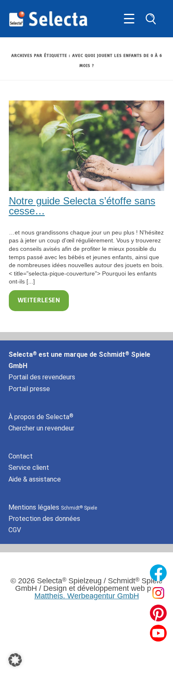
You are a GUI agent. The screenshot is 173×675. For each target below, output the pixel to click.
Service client (28, 467)
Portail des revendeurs (41, 377)
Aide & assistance (34, 479)
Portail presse (29, 389)
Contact (20, 456)
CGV (14, 530)
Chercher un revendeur (41, 428)
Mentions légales (52, 507)
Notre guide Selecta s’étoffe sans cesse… (82, 205)
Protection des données (44, 519)
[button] (15, 660)
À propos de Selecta (40, 417)
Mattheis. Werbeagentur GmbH (86, 596)
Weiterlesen (39, 300)
